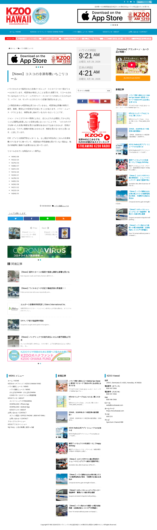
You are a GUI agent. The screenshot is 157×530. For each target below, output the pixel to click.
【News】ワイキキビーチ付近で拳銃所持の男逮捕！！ (43, 288)
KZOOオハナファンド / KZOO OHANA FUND (24, 383)
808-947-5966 (111, 388)
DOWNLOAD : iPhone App (19, 404)
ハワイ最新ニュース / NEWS (18, 386)
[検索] (150, 2)
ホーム (13, 48)
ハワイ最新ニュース (26, 48)
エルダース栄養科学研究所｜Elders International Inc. (43, 304)
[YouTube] (131, 2)
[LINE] (47, 218)
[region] (114, 17)
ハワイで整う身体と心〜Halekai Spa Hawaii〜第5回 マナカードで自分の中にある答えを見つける (139, 98)
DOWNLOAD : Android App (20, 407)
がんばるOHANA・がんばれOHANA (23, 392)
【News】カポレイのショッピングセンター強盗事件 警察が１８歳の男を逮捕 (139, 211)
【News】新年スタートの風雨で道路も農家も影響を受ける (45, 272)
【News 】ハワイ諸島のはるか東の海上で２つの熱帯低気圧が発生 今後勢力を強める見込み (139, 194)
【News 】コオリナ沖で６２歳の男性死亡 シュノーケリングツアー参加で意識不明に (114, 38)
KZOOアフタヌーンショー (17, 424)
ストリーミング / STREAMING (21, 401)
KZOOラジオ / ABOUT (16, 398)
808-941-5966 (111, 394)
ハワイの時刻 (87, 50)
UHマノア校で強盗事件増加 (32, 320)
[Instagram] (127, 2)
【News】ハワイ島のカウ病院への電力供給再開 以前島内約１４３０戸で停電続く (139, 227)
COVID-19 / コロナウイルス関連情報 (23, 395)
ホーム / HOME (13, 381)
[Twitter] (15, 218)
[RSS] (134, 2)
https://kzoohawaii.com (115, 411)
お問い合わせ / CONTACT (17, 413)
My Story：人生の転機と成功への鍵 (21, 427)
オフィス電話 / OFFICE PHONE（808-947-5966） (28, 415)
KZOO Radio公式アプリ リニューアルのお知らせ (139, 145)
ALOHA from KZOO (132, 78)
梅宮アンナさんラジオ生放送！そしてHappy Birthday (61, 38)
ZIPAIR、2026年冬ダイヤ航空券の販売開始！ (139, 130)
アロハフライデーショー (17, 421)
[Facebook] (124, 2)
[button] (114, 16)
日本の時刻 (86, 67)
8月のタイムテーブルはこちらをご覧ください (139, 114)
